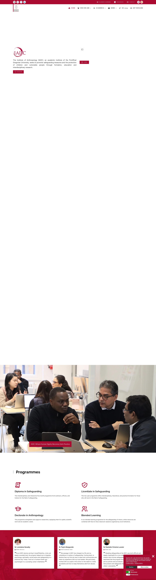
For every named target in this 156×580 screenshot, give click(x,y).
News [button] (113, 8)
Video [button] (85, 62)
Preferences (134, 574)
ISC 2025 (125, 8)
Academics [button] (100, 8)
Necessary (134, 572)
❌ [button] (153, 556)
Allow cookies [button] (144, 567)
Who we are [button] (84, 8)
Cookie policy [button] (130, 563)
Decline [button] (131, 567)
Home (73, 8)
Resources (120, 2)
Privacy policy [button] (139, 563)
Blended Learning (105, 2)
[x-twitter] (14, 2)
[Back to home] (16, 8)
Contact (132, 2)
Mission (19, 71)
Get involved (138, 8)
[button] (3, 408)
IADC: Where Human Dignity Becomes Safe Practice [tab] (74, 450)
